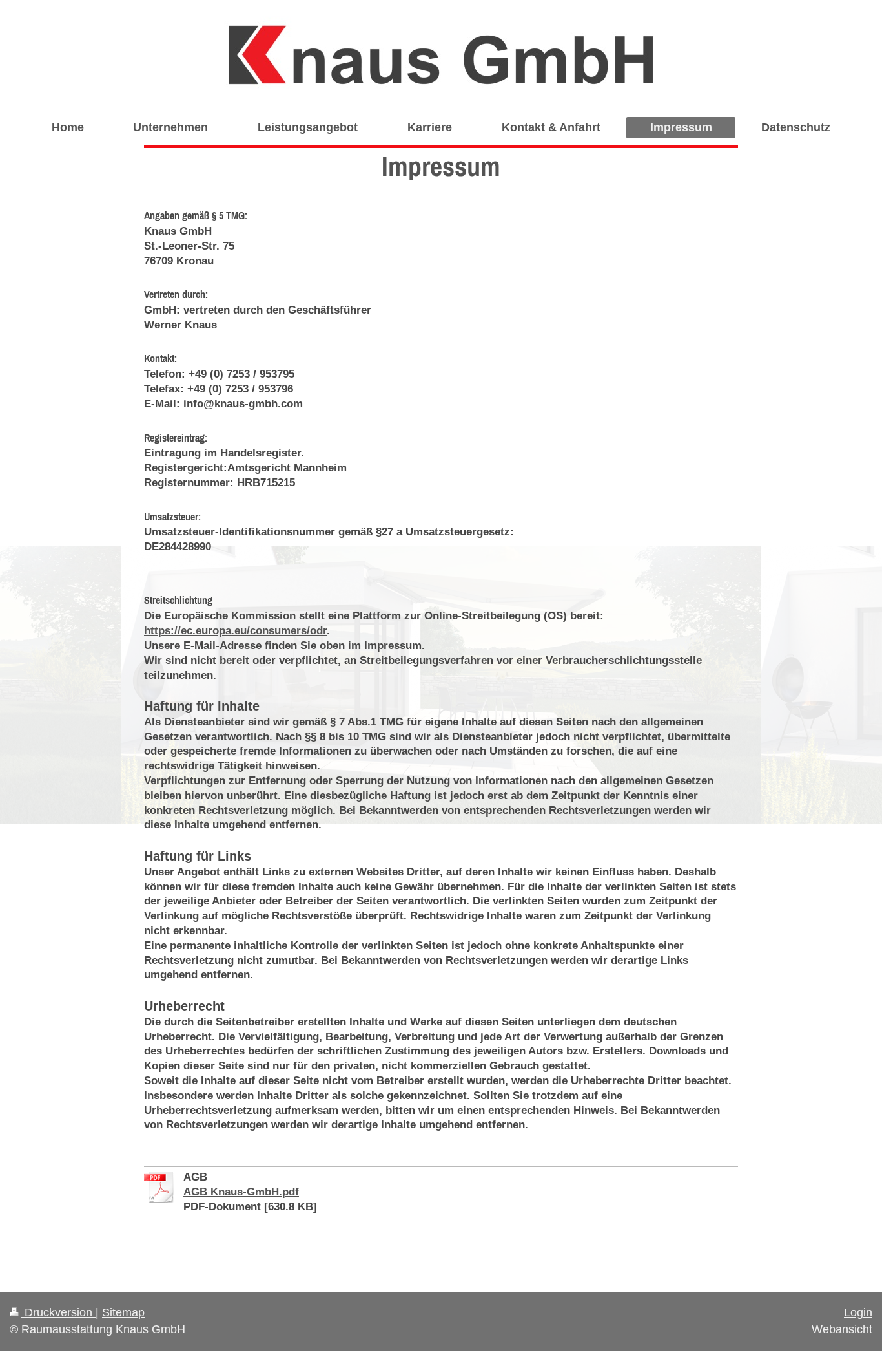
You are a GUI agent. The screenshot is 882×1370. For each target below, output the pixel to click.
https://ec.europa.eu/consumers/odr (235, 631)
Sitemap (123, 1312)
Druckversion (58, 1312)
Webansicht (842, 1329)
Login (858, 1312)
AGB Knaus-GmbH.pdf (241, 1192)
